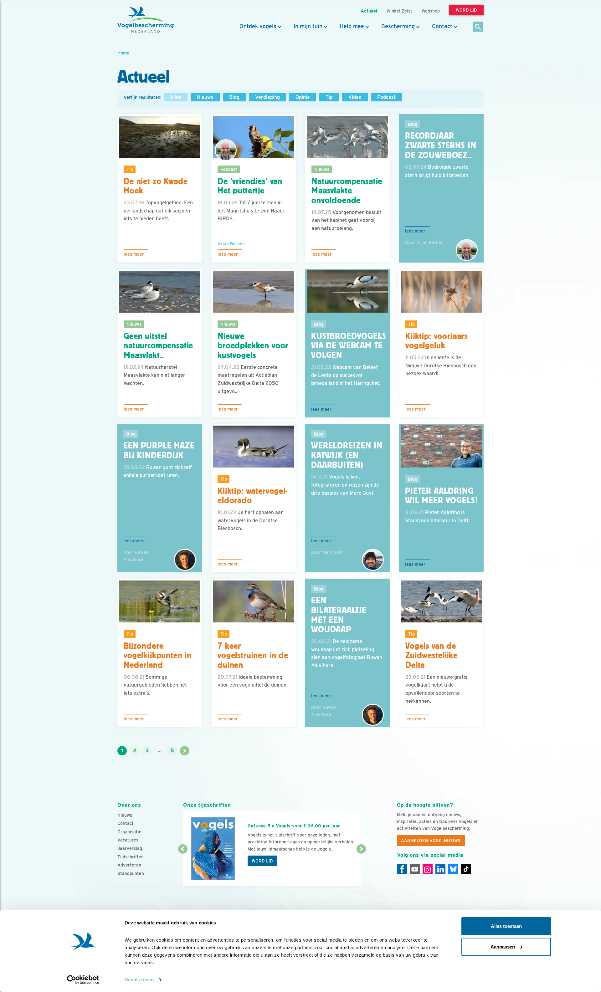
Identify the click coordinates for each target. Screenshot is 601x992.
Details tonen (139, 979)
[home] (145, 19)
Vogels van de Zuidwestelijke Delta (431, 655)
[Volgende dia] (361, 868)
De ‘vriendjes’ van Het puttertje (250, 186)
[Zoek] (478, 27)
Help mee (352, 26)
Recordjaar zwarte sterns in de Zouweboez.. (440, 145)
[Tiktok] (466, 869)
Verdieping (267, 97)
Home (123, 52)
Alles (175, 97)
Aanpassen (503, 946)
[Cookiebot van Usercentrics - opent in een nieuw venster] (83, 979)
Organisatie (129, 831)
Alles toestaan (506, 926)
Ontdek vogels (257, 26)
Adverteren (129, 864)
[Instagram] (428, 869)
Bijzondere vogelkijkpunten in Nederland (158, 655)
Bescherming (398, 26)
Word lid (262, 860)
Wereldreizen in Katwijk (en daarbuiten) (347, 455)
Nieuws (205, 97)
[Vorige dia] (182, 868)
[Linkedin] (440, 869)
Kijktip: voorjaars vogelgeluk (436, 340)
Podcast (386, 97)
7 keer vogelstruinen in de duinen (253, 655)
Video (355, 97)
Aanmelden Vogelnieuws (431, 840)
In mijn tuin (308, 26)
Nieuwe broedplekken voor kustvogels (253, 345)
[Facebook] (402, 869)
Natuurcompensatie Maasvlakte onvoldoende (346, 190)
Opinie (302, 97)
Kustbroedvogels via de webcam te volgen (348, 345)
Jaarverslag (129, 848)
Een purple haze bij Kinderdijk (159, 450)
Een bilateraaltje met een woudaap (339, 615)
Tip (329, 97)
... (160, 751)
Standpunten (130, 873)
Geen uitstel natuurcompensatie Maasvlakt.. (158, 345)
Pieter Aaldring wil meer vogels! (441, 495)
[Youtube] (415, 869)
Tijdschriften (130, 856)
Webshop (431, 10)
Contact (442, 26)
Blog (234, 97)
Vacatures (127, 839)
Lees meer (134, 254)
